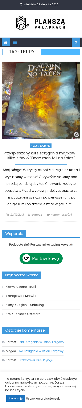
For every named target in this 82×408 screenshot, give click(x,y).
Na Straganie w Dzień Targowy (42, 342)
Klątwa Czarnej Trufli (21, 287)
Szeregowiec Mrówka (21, 296)
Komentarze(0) (61, 215)
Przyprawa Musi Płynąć (36, 360)
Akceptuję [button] (15, 398)
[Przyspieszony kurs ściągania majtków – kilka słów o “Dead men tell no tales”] (41, 100)
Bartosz (37, 215)
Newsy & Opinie (40, 145)
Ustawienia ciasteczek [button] (43, 398)
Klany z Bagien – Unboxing (25, 305)
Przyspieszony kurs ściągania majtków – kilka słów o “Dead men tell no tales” (41, 156)
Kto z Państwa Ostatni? (23, 314)
